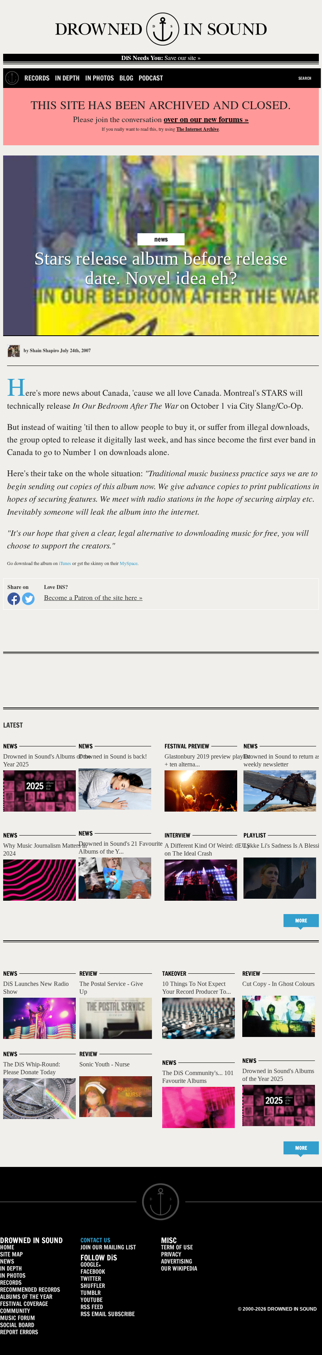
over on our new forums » (206, 119)
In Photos (99, 78)
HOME (7, 1247)
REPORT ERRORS (19, 1332)
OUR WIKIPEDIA (179, 1268)
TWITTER (90, 1279)
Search (304, 78)
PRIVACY (171, 1254)
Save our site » (161, 58)
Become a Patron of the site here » (93, 597)
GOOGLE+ (90, 1264)
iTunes (65, 563)
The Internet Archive (197, 129)
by (40, 350)
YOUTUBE (91, 1300)
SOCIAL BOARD (17, 1325)
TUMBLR (90, 1293)
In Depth (67, 78)
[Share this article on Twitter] (28, 598)
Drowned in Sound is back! (113, 756)
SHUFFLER (92, 1286)
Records (36, 78)
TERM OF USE (177, 1247)
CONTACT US (95, 1240)
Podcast (151, 78)
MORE (301, 920)
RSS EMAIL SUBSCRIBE (107, 1314)
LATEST (13, 725)
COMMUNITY (15, 1311)
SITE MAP (11, 1254)
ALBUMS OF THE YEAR (26, 1297)
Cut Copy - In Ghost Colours (278, 983)
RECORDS (11, 1282)
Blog (126, 78)
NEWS (7, 1261)
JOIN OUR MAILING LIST (108, 1247)
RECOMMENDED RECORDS (30, 1290)
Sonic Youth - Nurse (104, 1064)
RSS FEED (91, 1307)
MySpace (128, 563)
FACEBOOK (92, 1271)
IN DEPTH (11, 1268)
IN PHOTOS (13, 1275)
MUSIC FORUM (17, 1318)
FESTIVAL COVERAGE (24, 1304)
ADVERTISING (176, 1261)
